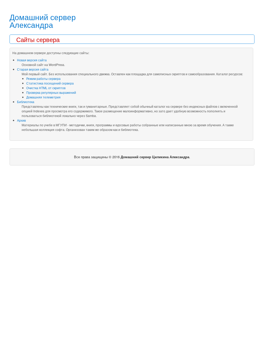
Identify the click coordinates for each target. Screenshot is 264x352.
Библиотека (25, 101)
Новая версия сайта (32, 60)
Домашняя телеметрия (43, 97)
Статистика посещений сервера (50, 83)
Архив (21, 120)
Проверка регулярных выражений (51, 92)
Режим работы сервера (43, 78)
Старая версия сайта (32, 69)
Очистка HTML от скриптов (45, 88)
